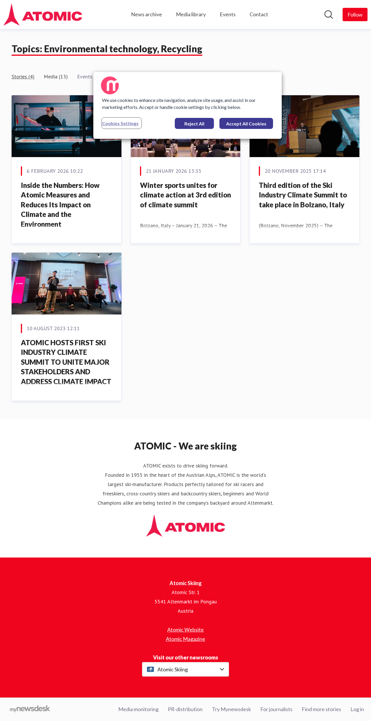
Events (228, 14)
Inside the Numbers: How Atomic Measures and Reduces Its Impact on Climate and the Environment (60, 204)
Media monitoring (138, 709)
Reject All (194, 123)
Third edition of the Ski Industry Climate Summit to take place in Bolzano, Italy (303, 195)
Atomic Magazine (185, 639)
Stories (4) (23, 76)
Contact (259, 14)
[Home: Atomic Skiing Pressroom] (42, 14)
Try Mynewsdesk (231, 709)
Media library (191, 14)
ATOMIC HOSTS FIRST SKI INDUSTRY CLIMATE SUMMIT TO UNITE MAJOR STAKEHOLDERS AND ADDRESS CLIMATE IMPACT (66, 362)
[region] (187, 105)
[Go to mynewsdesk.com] (30, 709)
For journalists (276, 709)
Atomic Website (185, 629)
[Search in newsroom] (328, 14)
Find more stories (321, 709)
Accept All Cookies (246, 123)
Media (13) (56, 76)
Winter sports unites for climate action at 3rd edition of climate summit (185, 195)
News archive (146, 14)
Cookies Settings (120, 123)
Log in (357, 709)
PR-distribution (185, 709)
